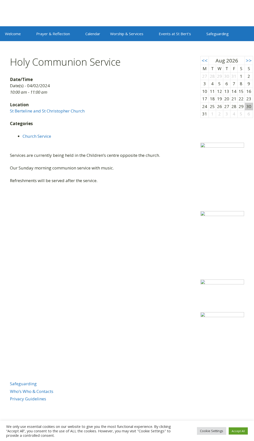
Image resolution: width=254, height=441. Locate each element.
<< (205, 60)
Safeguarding (217, 33)
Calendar (92, 33)
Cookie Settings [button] (211, 431)
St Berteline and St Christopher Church (47, 111)
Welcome (13, 33)
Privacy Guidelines (28, 399)
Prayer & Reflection (53, 33)
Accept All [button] (238, 431)
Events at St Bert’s (175, 33)
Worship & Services (126, 33)
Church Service (37, 136)
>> (249, 60)
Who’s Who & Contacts (31, 391)
